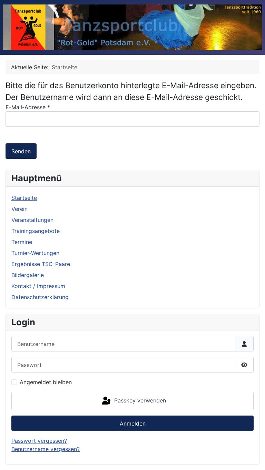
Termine (21, 241)
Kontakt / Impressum (38, 286)
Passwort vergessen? (39, 440)
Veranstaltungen (32, 219)
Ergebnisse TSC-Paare (40, 263)
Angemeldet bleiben (46, 382)
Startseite (24, 197)
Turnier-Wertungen (35, 252)
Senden (21, 151)
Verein (19, 208)
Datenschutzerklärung (40, 297)
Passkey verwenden (139, 400)
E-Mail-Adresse (28, 107)
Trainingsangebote (35, 230)
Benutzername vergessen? (45, 449)
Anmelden (133, 423)
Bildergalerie (27, 275)
